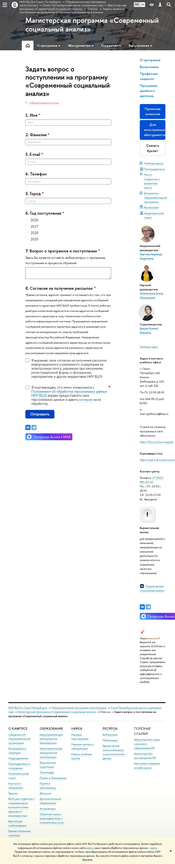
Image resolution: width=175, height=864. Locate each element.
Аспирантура (47, 808)
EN (142, 4)
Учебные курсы (153, 163)
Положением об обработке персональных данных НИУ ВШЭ (69, 393)
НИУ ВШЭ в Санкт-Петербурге (27, 708)
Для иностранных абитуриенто (154, 129)
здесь (90, 848)
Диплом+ (45, 793)
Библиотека (110, 735)
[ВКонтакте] (142, 606)
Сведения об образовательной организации (19, 739)
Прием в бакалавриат (53, 778)
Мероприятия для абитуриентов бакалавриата (51, 739)
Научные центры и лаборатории (82, 746)
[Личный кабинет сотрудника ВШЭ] (160, 5)
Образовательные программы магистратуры (78, 708)
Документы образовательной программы (155, 197)
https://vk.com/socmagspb (156, 442)
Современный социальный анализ (152, 588)
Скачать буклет (152, 148)
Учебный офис (149, 347)
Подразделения (18, 758)
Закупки (13, 793)
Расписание (151, 207)
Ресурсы (110, 728)
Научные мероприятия (79, 737)
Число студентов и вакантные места (151, 181)
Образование (51, 728)
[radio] (68, 220)
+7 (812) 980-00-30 (151, 480)
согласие (86, 399)
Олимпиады (47, 772)
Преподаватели (154, 169)
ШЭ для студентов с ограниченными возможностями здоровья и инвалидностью (21, 807)
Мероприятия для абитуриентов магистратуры (51, 753)
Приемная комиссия (152, 111)
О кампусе (17, 728)
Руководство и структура (17, 751)
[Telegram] (148, 606)
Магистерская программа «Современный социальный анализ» (92, 24)
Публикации (110, 740)
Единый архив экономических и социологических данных (114, 752)
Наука (76, 728)
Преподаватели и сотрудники (19, 766)
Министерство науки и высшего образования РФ (147, 744)
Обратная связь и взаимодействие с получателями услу (52, 818)
